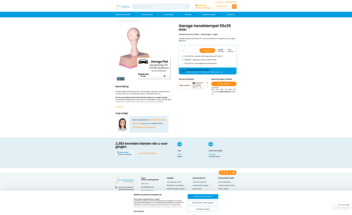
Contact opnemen (199, 182)
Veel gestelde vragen (157, 120)
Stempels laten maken (123, 14)
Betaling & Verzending (175, 185)
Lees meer (119, 107)
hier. (212, 94)
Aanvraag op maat (174, 182)
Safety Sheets (223, 189)
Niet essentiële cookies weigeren (203, 203)
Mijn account (222, 6)
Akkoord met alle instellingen (203, 196)
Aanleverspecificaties (226, 185)
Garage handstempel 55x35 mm (130, 21)
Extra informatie (147, 190)
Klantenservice (230, 2)
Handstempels (169, 14)
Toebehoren (231, 14)
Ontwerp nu (208, 50)
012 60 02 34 (137, 123)
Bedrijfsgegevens (147, 187)
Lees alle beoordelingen (147, 153)
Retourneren (197, 189)
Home (117, 21)
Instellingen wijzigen (203, 209)
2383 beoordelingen (203, 8)
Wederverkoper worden (176, 189)
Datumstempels (147, 14)
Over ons (219, 2)
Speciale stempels (209, 14)
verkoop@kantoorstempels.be (143, 127)
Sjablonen (188, 14)
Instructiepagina (224, 182)
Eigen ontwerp (184, 85)
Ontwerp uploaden (224, 84)
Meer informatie (139, 211)
